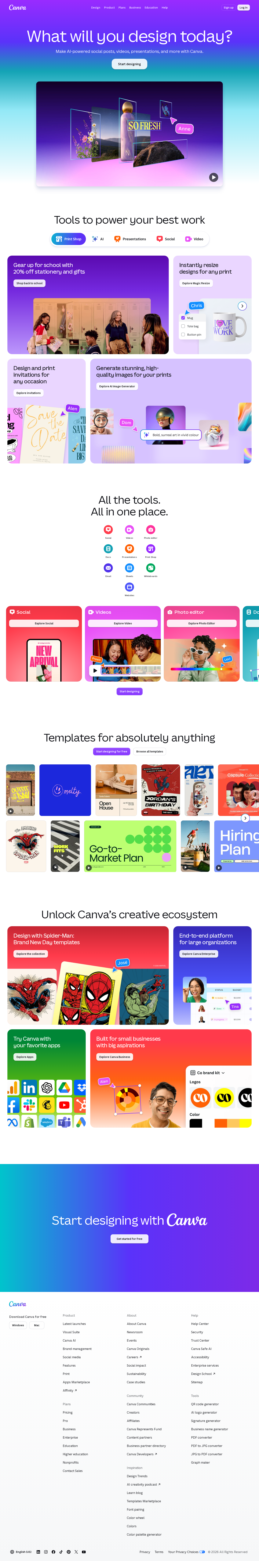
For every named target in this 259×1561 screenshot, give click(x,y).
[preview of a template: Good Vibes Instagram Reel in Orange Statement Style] (195, 846)
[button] (96, 8)
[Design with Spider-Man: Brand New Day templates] (88, 975)
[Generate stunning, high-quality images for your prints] (171, 411)
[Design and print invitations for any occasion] (46, 411)
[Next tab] (242, 306)
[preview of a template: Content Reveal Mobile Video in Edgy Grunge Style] (20, 790)
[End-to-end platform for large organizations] (212, 975)
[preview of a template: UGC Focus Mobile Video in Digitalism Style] (65, 846)
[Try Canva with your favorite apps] (46, 1078)
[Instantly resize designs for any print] (212, 305)
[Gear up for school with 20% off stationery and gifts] (88, 305)
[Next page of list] (245, 818)
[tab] (68, 239)
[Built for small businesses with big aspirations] (171, 1078)
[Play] (129, 133)
